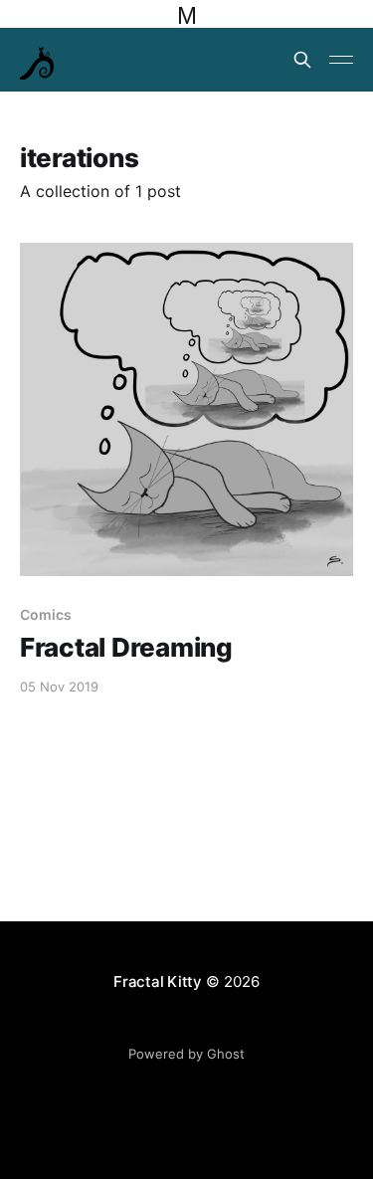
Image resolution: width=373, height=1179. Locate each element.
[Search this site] (302, 60)
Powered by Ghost (186, 1054)
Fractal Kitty (157, 981)
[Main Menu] (341, 60)
